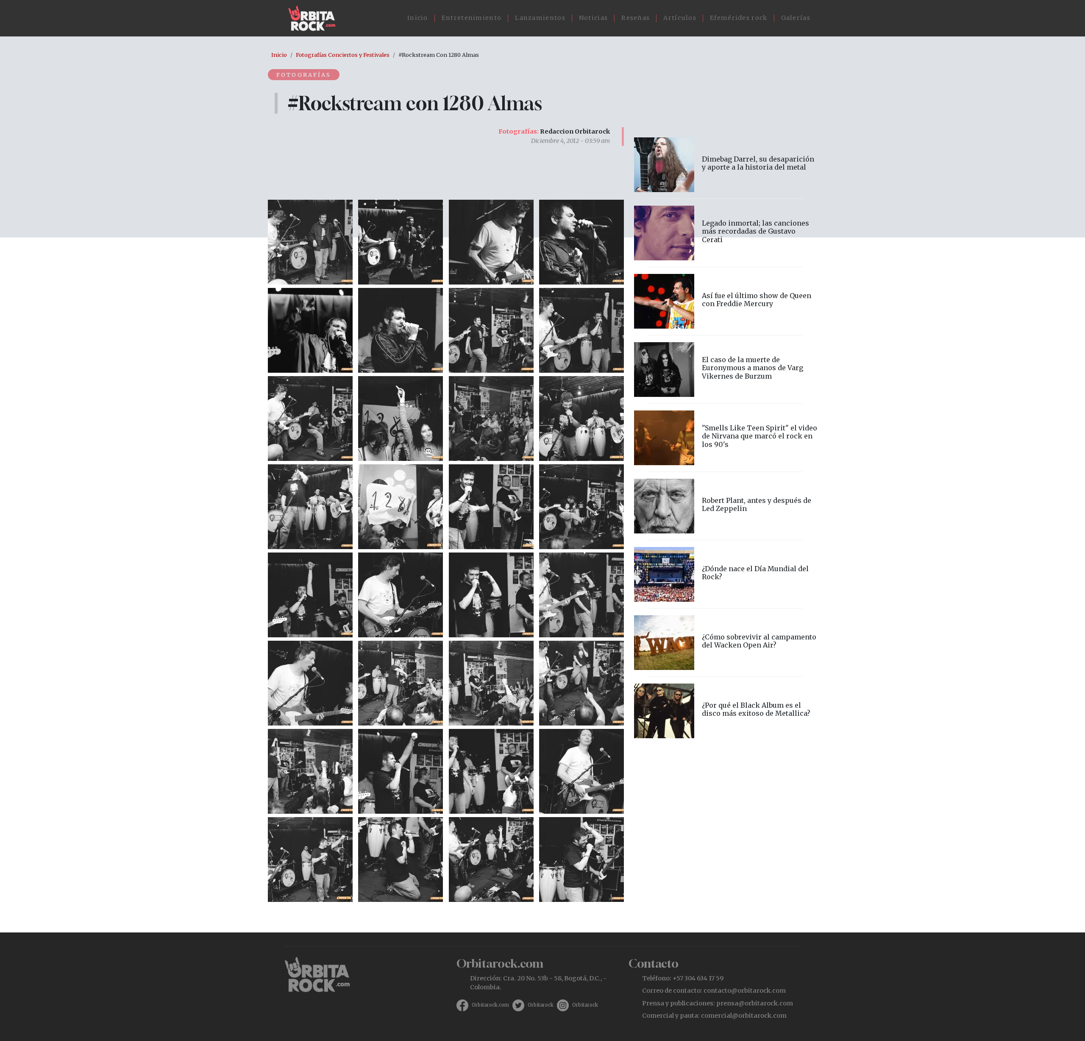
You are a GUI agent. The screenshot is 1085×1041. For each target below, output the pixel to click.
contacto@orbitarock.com (745, 990)
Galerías (795, 18)
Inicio (417, 18)
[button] (310, 241)
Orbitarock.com (490, 1005)
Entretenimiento (472, 18)
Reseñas (635, 18)
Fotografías (303, 74)
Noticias (593, 18)
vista (725, 164)
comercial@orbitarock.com (744, 1015)
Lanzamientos (540, 18)
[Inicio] (315, 18)
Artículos (679, 18)
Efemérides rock (739, 18)
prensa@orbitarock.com (754, 1003)
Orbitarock (541, 1005)
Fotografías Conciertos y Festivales (342, 54)
